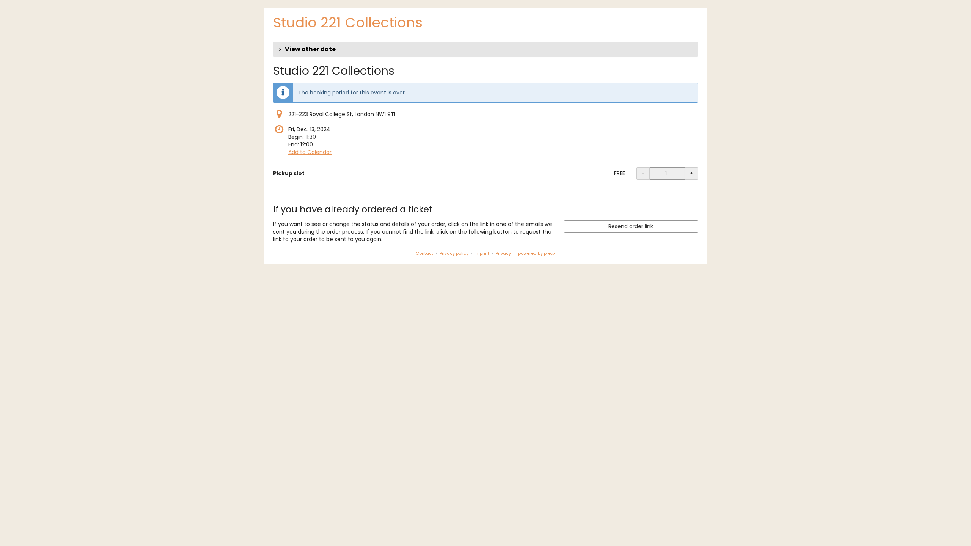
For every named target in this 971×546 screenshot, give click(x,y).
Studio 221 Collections (348, 22)
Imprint (482, 253)
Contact (424, 253)
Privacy (503, 253)
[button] (485, 49)
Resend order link (630, 226)
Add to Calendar (310, 152)
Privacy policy (454, 253)
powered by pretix (536, 253)
